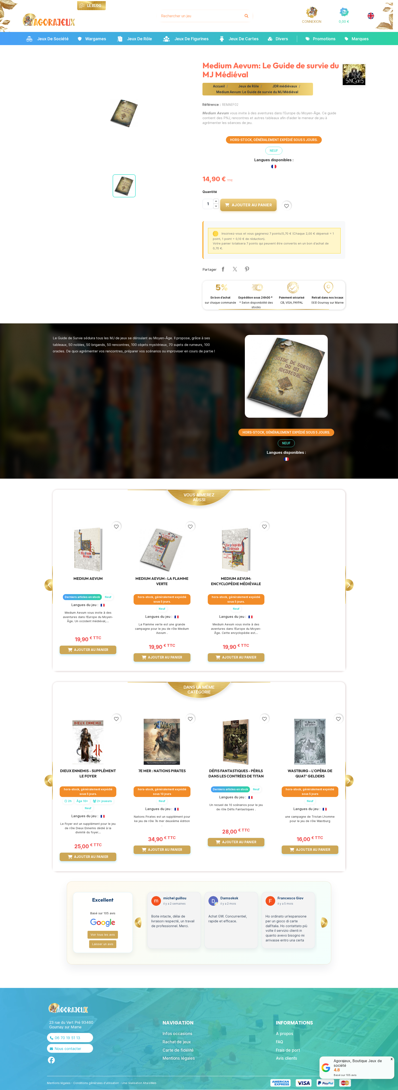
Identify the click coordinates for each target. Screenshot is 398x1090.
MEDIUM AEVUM (88, 578)
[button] (344, 21)
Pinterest (247, 269)
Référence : (211, 104)
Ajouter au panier (252, 205)
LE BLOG (94, 5)
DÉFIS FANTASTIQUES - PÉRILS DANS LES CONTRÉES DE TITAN (236, 773)
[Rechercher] (246, 15)
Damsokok (172, 898)
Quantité (209, 192)
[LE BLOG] (82, 6)
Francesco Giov (233, 898)
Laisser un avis (102, 944)
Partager (223, 269)
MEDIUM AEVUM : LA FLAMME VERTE (161, 581)
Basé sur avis (345, 1075)
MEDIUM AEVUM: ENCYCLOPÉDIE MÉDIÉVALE (236, 581)
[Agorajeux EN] (370, 15)
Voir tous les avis (103, 934)
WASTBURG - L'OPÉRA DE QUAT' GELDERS (310, 773)
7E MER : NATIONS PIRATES (162, 770)
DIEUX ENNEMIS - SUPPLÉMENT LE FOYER (88, 773)
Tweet (235, 269)
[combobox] (199, 15)
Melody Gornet (290, 898)
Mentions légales (58, 1083)
